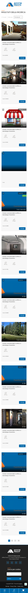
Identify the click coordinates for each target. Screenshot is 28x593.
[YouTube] (12, 562)
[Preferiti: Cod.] (3, 153)
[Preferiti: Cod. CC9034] (3, 66)
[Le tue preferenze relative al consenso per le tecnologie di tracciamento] (25, 584)
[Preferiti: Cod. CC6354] (3, 367)
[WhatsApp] (20, 562)
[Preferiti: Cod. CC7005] (3, 454)
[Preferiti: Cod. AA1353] (3, 22)
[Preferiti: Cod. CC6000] (3, 323)
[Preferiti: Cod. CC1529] (3, 410)
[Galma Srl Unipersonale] (14, 4)
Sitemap (7, 586)
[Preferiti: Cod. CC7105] (3, 236)
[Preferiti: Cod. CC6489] (3, 280)
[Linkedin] (16, 562)
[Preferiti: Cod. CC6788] (3, 497)
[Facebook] (7, 562)
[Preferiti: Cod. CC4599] (3, 193)
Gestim (20, 583)
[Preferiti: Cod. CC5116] (3, 109)
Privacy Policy (13, 586)
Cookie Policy (20, 586)
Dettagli (22, 58)
